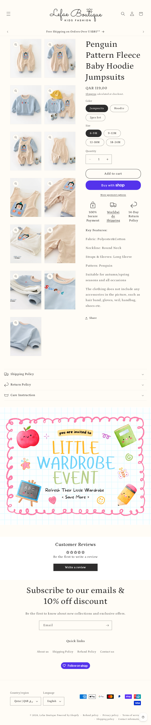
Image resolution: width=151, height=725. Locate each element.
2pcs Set (95, 117)
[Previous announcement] (7, 32)
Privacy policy (111, 715)
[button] (8, 13)
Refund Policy (86, 651)
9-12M (112, 133)
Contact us (107, 651)
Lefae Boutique (47, 715)
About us (43, 651)
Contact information (129, 719)
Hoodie (119, 108)
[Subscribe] (107, 625)
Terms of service (131, 715)
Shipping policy (105, 719)
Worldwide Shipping (113, 216)
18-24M (115, 142)
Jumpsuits (97, 108)
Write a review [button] (75, 567)
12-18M (95, 142)
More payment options (113, 195)
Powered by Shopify (68, 715)
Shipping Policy (62, 651)
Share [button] (93, 318)
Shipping (91, 94)
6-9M (93, 133)
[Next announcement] (143, 32)
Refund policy (91, 715)
